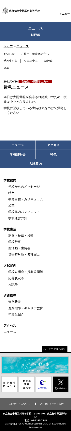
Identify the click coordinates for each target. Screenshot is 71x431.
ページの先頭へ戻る (54, 349)
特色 (11, 193)
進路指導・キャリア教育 (25, 308)
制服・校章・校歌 (21, 235)
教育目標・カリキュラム (25, 199)
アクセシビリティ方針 (52, 403)
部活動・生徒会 (19, 248)
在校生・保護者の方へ (35, 53)
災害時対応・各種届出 (24, 254)
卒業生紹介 (16, 314)
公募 (6, 67)
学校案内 (10, 180)
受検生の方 (10, 60)
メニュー (65, 13)
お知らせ (9, 53)
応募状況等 (16, 278)
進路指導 (10, 295)
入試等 (13, 284)
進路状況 (14, 302)
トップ (8, 46)
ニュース (22, 46)
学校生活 (10, 229)
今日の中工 (31, 60)
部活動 (48, 60)
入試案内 (10, 265)
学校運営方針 (17, 218)
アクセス (10, 325)
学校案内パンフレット (24, 212)
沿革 (11, 205)
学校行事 (14, 242)
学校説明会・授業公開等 (25, 272)
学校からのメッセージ (24, 186)
